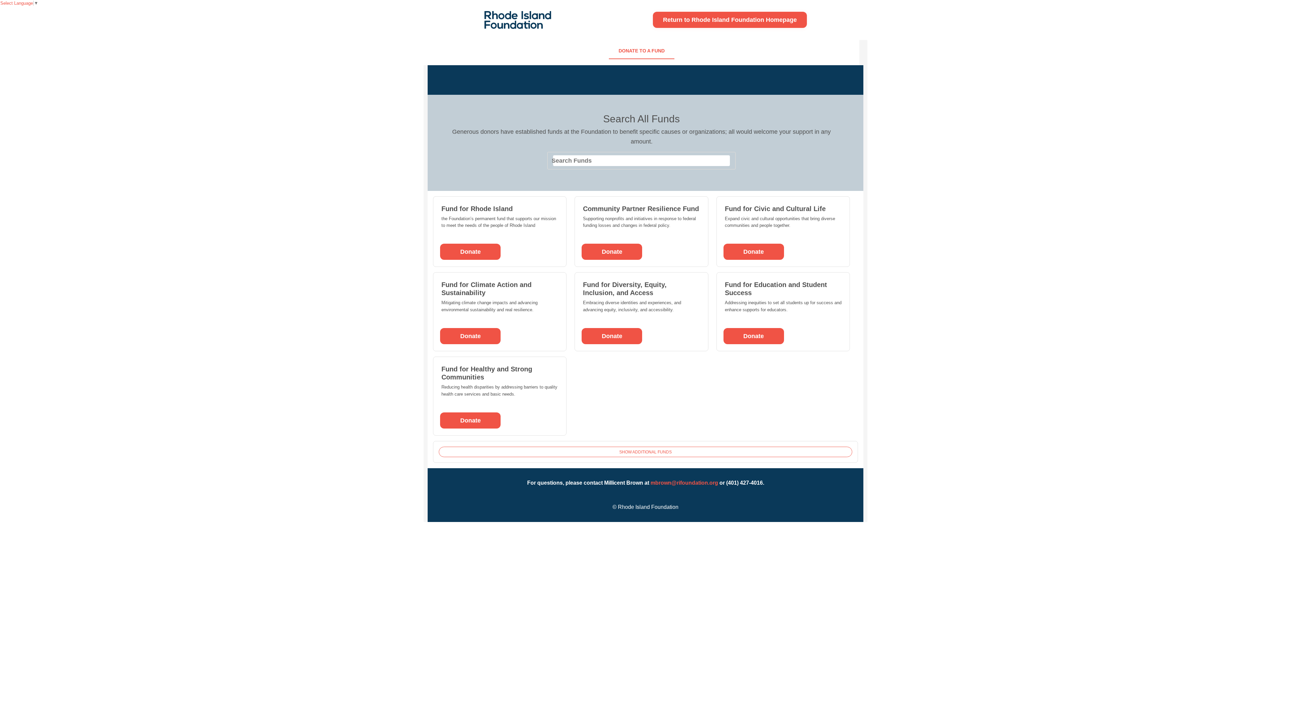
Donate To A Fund (642, 50)
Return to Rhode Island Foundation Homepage (730, 19)
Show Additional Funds (645, 452)
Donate (470, 251)
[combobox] (641, 160)
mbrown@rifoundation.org (684, 483)
